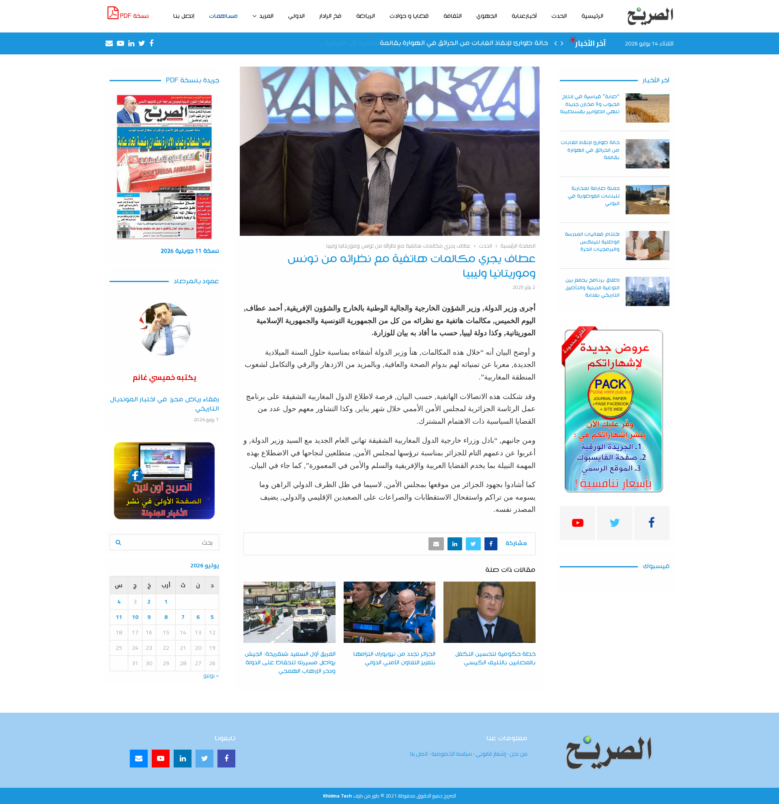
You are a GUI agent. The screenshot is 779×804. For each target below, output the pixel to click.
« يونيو (211, 675)
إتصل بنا (183, 16)
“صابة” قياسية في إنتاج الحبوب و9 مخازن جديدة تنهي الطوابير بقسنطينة (590, 104)
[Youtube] (161, 758)
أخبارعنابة (524, 16)
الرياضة (365, 16)
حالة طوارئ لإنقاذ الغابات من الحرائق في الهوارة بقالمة (590, 150)
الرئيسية (592, 16)
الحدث (559, 16)
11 (119, 617)
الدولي (296, 16)
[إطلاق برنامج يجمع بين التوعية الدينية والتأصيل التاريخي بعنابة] (647, 291)
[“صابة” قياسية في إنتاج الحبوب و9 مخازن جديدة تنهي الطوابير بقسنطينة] (647, 108)
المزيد (266, 16)
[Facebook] (226, 758)
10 (135, 617)
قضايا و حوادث (409, 16)
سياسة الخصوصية (451, 753)
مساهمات (223, 16)
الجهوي (486, 16)
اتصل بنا (419, 753)
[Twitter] (204, 758)
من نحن (518, 753)
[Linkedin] (183, 758)
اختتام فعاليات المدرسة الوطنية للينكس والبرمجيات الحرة (592, 241)
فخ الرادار (330, 16)
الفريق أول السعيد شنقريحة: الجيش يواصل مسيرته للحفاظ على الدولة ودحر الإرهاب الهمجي (290, 663)
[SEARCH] (118, 542)
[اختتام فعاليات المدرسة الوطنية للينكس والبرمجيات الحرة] (647, 245)
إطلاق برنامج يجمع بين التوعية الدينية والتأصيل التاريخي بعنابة (592, 287)
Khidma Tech (337, 795)
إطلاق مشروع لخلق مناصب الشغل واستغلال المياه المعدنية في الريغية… (435, 43)
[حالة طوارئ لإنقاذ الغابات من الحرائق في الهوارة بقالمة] (647, 153)
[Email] (139, 758)
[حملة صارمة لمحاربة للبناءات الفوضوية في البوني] (647, 199)
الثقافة (452, 16)
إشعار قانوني (491, 753)
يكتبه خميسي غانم (164, 377)
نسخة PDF (133, 16)
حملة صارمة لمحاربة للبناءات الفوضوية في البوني (594, 195)
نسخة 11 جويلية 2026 (190, 251)
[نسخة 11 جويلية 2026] (164, 167)
